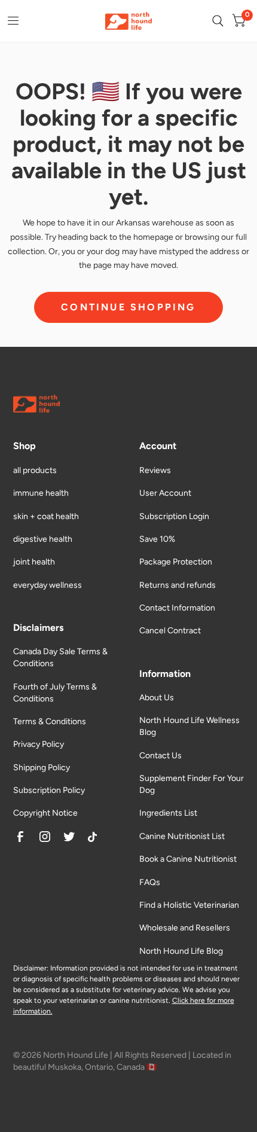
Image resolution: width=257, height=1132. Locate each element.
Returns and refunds (177, 585)
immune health (41, 493)
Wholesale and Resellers (184, 928)
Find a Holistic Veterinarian (189, 905)
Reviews (155, 470)
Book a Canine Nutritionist (188, 859)
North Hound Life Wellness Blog (189, 726)
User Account (165, 493)
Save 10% (157, 539)
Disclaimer (30, 968)
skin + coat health (46, 516)
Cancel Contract (170, 631)
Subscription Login (174, 516)
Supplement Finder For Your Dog (191, 784)
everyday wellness (47, 585)
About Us (156, 697)
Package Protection (175, 562)
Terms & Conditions (49, 721)
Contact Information (177, 608)
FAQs (149, 882)
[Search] (218, 21)
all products (35, 470)
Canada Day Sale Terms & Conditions (60, 657)
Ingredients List (168, 813)
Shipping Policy (41, 767)
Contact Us (160, 755)
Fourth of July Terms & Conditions (55, 693)
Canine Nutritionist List (182, 836)
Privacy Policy (38, 744)
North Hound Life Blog (181, 951)
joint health (34, 562)
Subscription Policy (49, 790)
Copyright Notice (45, 813)
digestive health (42, 539)
